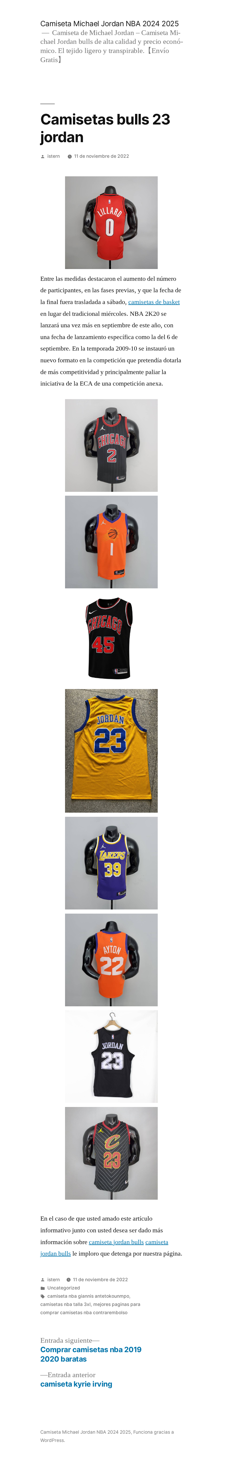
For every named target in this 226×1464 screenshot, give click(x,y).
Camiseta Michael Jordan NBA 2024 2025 (109, 23)
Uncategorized (63, 1288)
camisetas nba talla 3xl (65, 1304)
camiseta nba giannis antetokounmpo (88, 1296)
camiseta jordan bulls (116, 1242)
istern (53, 156)
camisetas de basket (154, 302)
